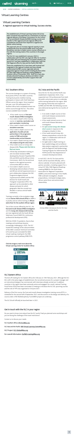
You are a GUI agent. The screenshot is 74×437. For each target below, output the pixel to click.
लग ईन (69, 3)
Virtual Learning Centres (30, 9)
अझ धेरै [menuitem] (34, 3)
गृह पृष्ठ (4, 9)
